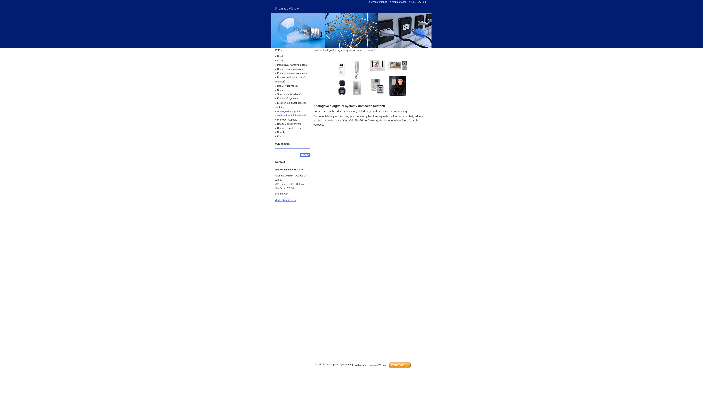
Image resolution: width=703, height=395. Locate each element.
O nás (280, 60)
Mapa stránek (399, 2)
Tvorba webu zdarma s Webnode (371, 365)
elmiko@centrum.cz (285, 200)
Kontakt (281, 136)
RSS (413, 2)
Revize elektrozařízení (289, 124)
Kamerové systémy (287, 98)
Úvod (316, 50)
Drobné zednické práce (289, 128)
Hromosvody (284, 90)
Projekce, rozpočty (287, 119)
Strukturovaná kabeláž (289, 94)
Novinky (281, 132)
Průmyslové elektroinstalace (292, 73)
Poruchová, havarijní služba (292, 64)
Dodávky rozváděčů (287, 85)
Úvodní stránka (379, 2)
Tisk (423, 2)
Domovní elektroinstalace (290, 69)
